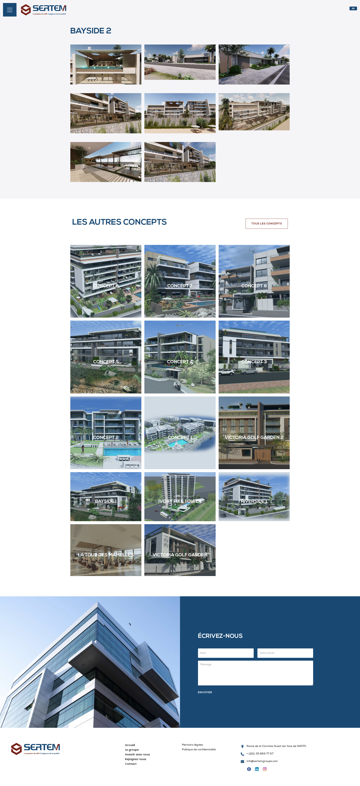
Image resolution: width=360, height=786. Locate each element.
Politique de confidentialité (199, 749)
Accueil (130, 745)
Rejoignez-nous (135, 759)
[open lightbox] (105, 67)
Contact (130, 764)
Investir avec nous (137, 754)
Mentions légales (192, 745)
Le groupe (132, 750)
